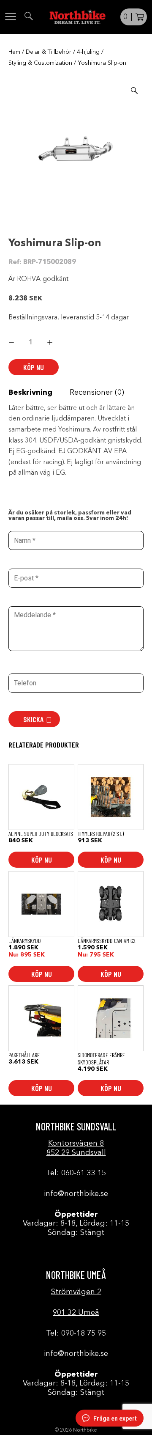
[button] (134, 90)
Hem (14, 52)
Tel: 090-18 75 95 (76, 1333)
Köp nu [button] (41, 859)
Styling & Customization (40, 63)
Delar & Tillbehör (48, 52)
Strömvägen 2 (76, 1292)
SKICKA (33, 719)
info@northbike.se (76, 1194)
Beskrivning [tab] (30, 392)
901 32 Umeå (76, 1313)
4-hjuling (88, 52)
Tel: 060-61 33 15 (76, 1173)
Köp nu (33, 367)
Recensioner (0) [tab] (97, 392)
